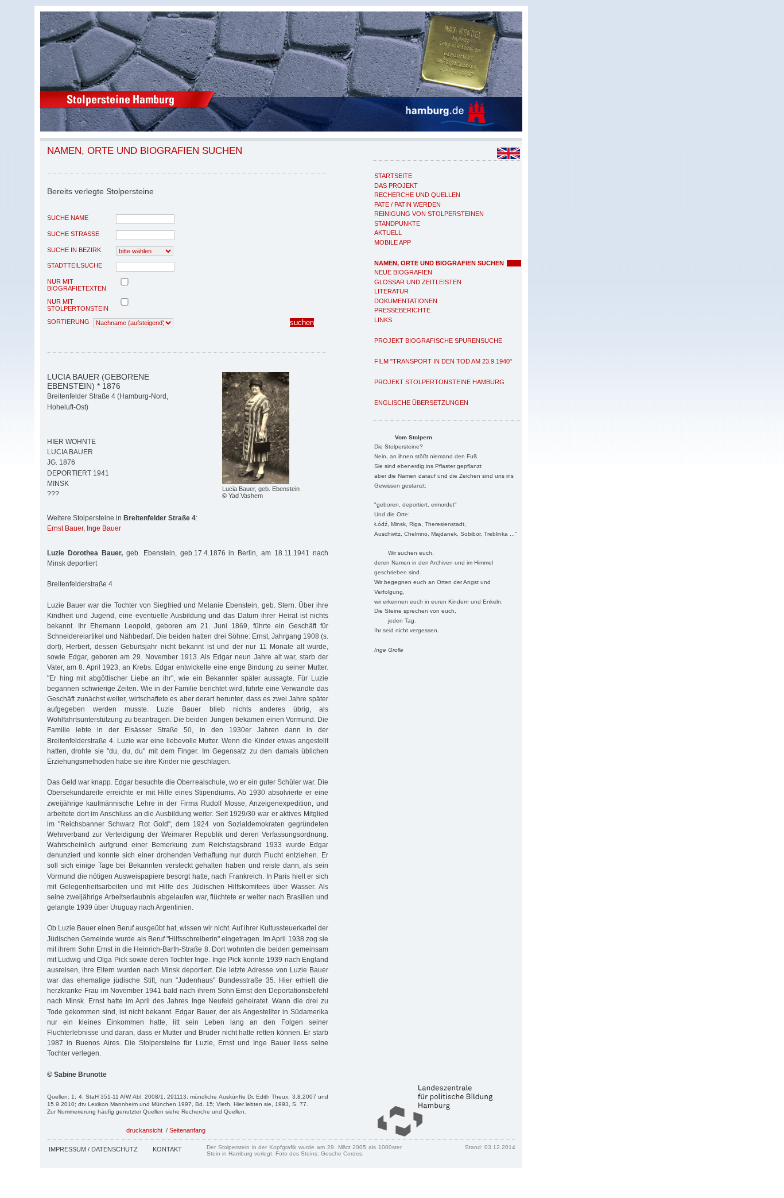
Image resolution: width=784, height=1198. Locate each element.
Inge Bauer (104, 528)
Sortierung (68, 321)
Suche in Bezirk (74, 249)
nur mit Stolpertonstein (77, 305)
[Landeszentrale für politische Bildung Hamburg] (429, 1134)
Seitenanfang (187, 1130)
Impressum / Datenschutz (93, 1149)
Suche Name (67, 217)
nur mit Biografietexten (76, 285)
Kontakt (167, 1149)
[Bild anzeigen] (255, 481)
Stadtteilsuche (74, 265)
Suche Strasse (73, 233)
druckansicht (144, 1130)
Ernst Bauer (65, 528)
